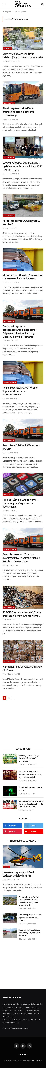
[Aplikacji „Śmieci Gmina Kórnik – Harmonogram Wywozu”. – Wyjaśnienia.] (23, 484)
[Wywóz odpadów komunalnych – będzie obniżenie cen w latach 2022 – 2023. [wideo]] (23, 147)
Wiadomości (9, 103)
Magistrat (8, 495)
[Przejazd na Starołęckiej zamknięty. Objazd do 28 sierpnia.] (10, 933)
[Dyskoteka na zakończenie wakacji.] (10, 791)
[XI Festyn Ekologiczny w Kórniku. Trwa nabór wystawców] (10, 759)
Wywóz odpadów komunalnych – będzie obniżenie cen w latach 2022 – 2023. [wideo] (23, 166)
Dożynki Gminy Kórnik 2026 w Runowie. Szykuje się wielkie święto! (30, 774)
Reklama (23, 1054)
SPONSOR (7, 49)
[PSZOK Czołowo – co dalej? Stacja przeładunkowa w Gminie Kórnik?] (23, 597)
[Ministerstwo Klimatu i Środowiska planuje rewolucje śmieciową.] (23, 259)
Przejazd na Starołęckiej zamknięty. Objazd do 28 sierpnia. (29, 932)
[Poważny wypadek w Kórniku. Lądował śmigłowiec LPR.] (23, 856)
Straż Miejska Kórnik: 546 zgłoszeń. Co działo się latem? (30, 917)
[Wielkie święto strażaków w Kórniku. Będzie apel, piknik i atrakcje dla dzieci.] (10, 804)
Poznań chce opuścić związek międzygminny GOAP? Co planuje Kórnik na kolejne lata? (21, 558)
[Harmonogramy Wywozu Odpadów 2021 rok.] (23, 651)
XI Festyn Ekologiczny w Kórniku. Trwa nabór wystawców (29, 758)
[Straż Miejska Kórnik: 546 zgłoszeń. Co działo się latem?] (10, 918)
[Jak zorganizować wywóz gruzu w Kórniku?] (23, 205)
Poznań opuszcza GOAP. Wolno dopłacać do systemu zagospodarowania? (20, 391)
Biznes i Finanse (10, 270)
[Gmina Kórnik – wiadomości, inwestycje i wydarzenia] (23, 4)
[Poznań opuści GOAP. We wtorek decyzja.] (23, 430)
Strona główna (7, 12)
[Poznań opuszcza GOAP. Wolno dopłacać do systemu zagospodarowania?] (23, 372)
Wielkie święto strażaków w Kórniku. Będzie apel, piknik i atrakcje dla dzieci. (31, 804)
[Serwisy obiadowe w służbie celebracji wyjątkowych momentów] (23, 38)
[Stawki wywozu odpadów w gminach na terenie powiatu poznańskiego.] (23, 92)
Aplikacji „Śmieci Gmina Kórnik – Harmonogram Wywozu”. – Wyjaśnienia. (21, 503)
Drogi (6, 867)
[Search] (42, 4)
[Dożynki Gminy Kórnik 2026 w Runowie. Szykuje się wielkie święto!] (10, 775)
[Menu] (4, 4)
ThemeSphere (36, 1060)
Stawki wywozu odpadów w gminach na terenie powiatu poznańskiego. (18, 112)
